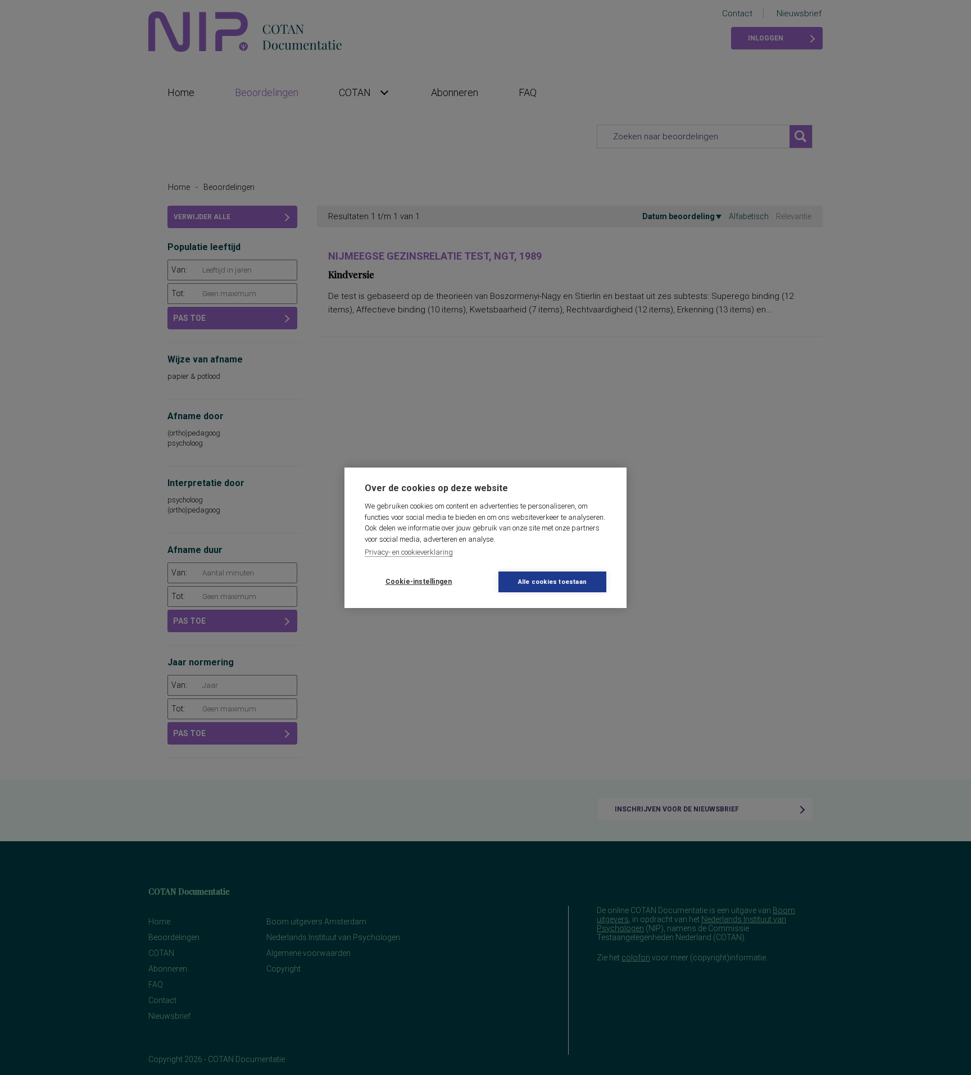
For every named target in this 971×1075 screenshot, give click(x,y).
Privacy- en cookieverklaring (409, 552)
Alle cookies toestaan (552, 582)
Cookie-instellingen (418, 582)
